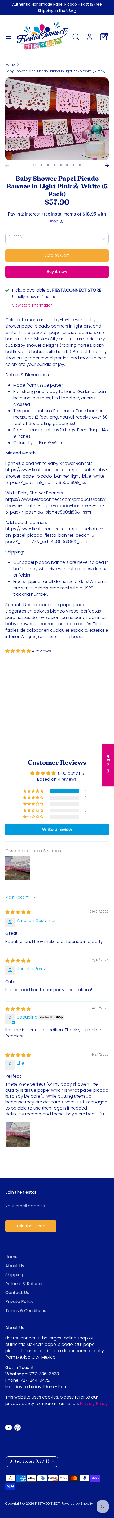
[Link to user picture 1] (18, 1134)
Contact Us (17, 1292)
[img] (18, 912)
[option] (57, 118)
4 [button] (54, 165)
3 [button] (48, 165)
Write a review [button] (57, 829)
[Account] (89, 34)
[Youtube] (8, 1427)
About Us (14, 1266)
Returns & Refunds (24, 1284)
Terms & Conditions (25, 1311)
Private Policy (19, 1301)
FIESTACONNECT (47, 1503)
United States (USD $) (29, 1461)
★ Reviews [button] (108, 765)
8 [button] (80, 165)
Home (10, 64)
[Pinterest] (17, 1427)
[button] (18, 651)
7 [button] (73, 165)
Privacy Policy (94, 1403)
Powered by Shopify (77, 1503)
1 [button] (34, 165)
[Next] (107, 165)
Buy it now (57, 271)
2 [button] (41, 165)
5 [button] (61, 165)
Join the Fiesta (31, 1226)
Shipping (14, 1275)
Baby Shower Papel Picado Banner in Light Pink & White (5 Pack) (55, 71)
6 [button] (67, 165)
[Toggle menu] (8, 36)
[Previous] (7, 165)
